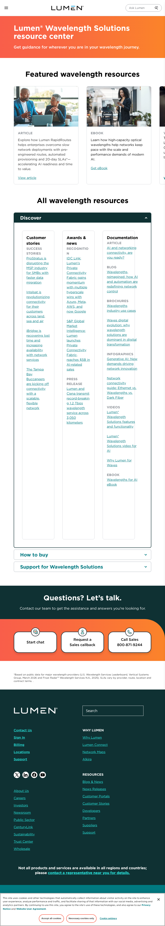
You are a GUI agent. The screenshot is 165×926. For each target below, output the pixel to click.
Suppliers (89, 825)
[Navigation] (6, 8)
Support (20, 759)
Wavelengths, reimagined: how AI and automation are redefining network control (122, 281)
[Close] (158, 899)
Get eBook (99, 168)
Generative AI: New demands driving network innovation (122, 364)
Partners (89, 818)
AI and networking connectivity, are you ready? (121, 252)
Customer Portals (96, 796)
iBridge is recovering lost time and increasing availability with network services (38, 345)
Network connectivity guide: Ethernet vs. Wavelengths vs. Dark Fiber (121, 388)
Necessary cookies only (81, 918)
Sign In (19, 737)
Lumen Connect (95, 745)
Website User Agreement (31, 908)
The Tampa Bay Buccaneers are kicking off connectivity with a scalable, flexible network (37, 388)
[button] (159, 135)
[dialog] (35, 642)
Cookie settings (108, 918)
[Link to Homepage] (69, 8)
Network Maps (93, 752)
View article (27, 178)
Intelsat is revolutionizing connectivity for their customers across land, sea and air (38, 306)
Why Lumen (92, 737)
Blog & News (92, 782)
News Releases (94, 789)
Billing (19, 745)
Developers (91, 811)
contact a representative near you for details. (89, 872)
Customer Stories (95, 803)
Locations (22, 752)
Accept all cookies (51, 918)
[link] (82, 642)
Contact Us (23, 730)
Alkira (87, 759)
